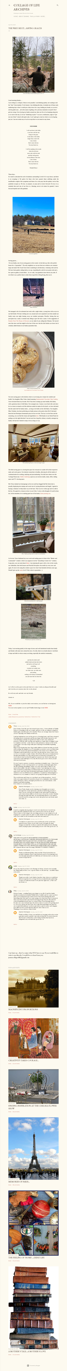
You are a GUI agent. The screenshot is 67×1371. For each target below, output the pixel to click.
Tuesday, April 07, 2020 (24, 866)
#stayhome (15, 716)
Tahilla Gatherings (25, 477)
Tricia (15, 726)
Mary (15, 891)
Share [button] (9, 714)
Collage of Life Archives (27, 7)
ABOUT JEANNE (24, 16)
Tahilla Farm (27, 716)
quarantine (21, 716)
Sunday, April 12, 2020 (23, 890)
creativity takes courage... (23, 1060)
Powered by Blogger (35, 1365)
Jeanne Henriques (24, 786)
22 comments (16, 1063)
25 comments (16, 1111)
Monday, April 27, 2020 (36, 786)
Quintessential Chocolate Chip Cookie (33, 390)
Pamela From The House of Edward (18, 321)
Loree (15, 807)
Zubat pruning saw (45, 493)
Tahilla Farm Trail (35, 716)
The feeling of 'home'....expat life (26, 1257)
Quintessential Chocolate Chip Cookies (47, 399)
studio (21, 570)
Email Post (15, 714)
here (37, 416)
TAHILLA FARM (35, 16)
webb (15, 866)
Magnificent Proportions (23, 1009)
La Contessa (17, 835)
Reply (15, 803)
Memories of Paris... (19, 1181)
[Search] (58, 5)
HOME (16, 16)
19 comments (16, 1012)
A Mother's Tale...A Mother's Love (27, 1351)
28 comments (16, 1185)
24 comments (16, 1354)
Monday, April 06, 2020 (23, 726)
